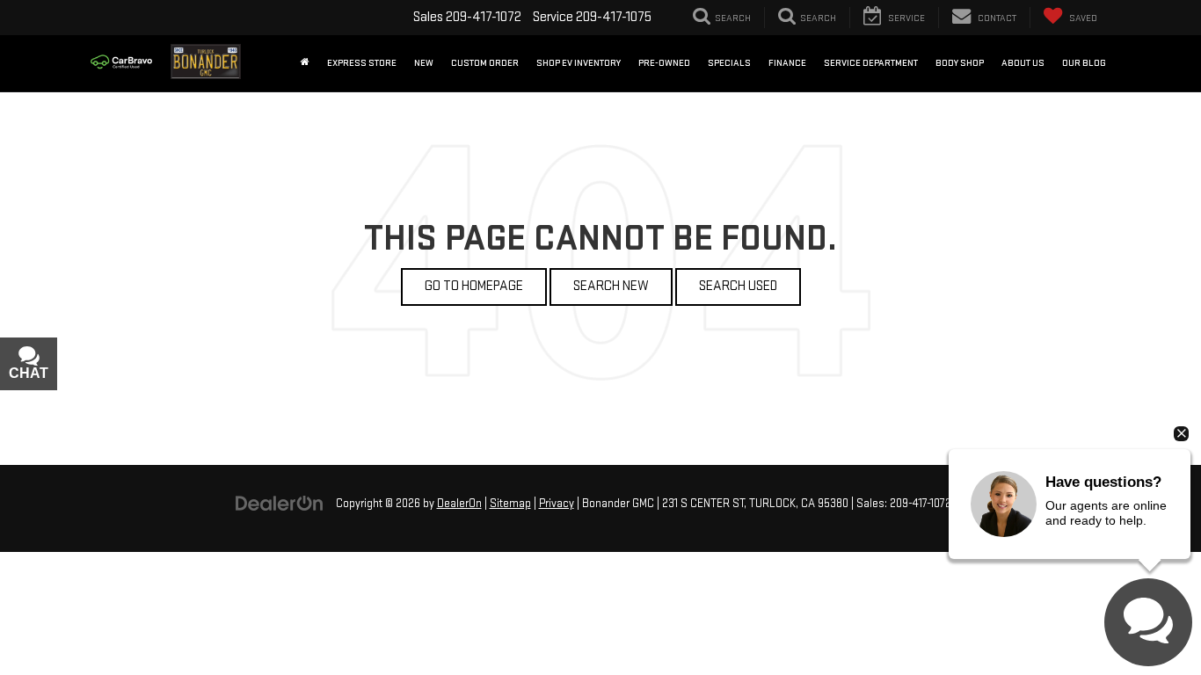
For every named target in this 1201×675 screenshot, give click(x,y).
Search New (611, 286)
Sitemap (510, 504)
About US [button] (1023, 63)
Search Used (738, 286)
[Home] (305, 63)
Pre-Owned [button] (664, 63)
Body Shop (959, 63)
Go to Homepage (474, 286)
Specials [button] (729, 63)
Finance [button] (787, 63)
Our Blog (1084, 63)
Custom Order (485, 63)
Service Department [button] (871, 63)
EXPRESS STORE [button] (362, 63)
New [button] (423, 63)
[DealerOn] (279, 503)
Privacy (556, 504)
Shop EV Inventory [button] (578, 63)
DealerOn (459, 504)
